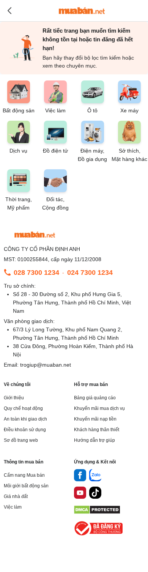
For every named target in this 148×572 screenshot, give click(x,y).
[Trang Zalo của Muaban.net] (95, 476)
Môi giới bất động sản (26, 485)
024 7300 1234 (90, 272)
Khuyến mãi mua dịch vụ (99, 408)
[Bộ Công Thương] (99, 536)
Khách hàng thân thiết (96, 429)
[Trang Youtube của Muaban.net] (80, 494)
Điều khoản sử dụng (25, 429)
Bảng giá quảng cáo (95, 397)
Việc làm (13, 507)
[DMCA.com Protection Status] (97, 512)
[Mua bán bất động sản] (81, 10)
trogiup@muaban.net (45, 365)
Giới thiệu (14, 397)
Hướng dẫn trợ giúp (94, 440)
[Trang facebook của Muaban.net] (80, 476)
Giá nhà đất (16, 496)
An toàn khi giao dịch (25, 419)
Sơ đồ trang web (21, 440)
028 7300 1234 (36, 272)
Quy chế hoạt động (23, 408)
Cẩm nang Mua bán (24, 475)
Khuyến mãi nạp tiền (95, 419)
